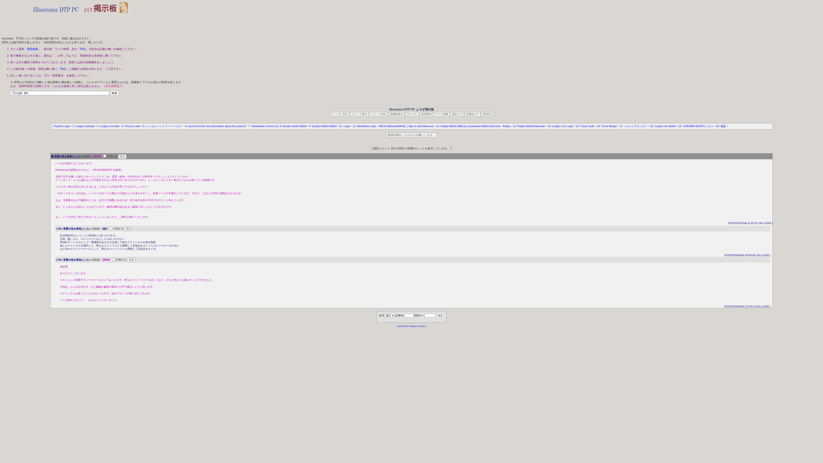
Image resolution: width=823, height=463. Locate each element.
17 (621, 126)
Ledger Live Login (563, 126)
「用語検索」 (32, 49)
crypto (347, 126)
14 (549, 126)
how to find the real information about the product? (217, 126)
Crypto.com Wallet (665, 126)
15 (577, 126)
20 (717, 126)
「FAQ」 (82, 49)
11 (354, 126)
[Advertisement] (80, 23)
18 (651, 126)
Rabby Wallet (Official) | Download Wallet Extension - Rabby (476, 126)
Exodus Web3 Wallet (295, 126)
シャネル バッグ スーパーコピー (165, 126)
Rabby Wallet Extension (531, 126)
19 (679, 126)
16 (598, 126)
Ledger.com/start (85, 126)
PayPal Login (62, 126)
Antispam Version (417, 326)
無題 (723, 126)
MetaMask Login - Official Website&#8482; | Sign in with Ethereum (395, 126)
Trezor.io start (133, 126)
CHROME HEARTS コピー (698, 126)
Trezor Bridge (609, 126)
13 (514, 126)
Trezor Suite (587, 126)
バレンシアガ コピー (636, 126)
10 (340, 126)
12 (437, 126)
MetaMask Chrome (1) (265, 126)
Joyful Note (402, 326)
